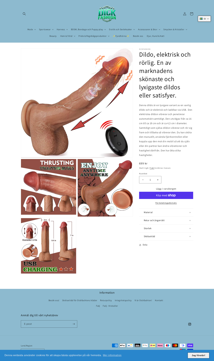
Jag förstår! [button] (198, 355)
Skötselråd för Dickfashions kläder (79, 300)
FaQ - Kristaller (110, 305)
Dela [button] (145, 244)
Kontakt (159, 300)
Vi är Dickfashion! (143, 300)
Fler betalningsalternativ (166, 203)
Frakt (152, 168)
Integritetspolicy (123, 300)
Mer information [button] (112, 355)
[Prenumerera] (73, 324)
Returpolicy (106, 300)
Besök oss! (54, 300)
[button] (24, 13)
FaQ (98, 305)
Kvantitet (143, 173)
